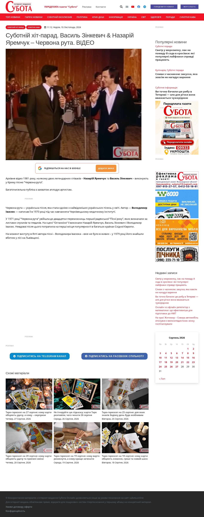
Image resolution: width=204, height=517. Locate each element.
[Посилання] (19, 6)
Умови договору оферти (19, 506)
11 (165, 357)
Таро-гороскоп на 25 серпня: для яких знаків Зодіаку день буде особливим (123, 414)
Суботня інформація (166, 87)
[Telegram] (144, 6)
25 (165, 366)
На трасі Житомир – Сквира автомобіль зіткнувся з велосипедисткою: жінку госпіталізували (176, 320)
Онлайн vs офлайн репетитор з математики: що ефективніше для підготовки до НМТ (173, 310)
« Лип (162, 378)
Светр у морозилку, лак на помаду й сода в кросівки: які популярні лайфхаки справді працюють (175, 54)
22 (188, 362)
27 (176, 366)
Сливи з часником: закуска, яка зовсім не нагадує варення (176, 75)
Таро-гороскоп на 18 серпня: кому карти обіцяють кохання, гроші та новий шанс (125, 457)
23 (193, 362)
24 (160, 366)
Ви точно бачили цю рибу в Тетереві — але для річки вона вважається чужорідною (175, 95)
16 (193, 357)
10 (160, 357)
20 (176, 362)
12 (171, 357)
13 (176, 357)
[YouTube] (132, 6)
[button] (121, 6)
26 (171, 366)
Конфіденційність (15, 510)
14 (182, 357)
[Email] (127, 6)
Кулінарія (160, 70)
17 (160, 362)
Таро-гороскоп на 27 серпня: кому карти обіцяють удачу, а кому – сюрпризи (29, 414)
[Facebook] (138, 6)
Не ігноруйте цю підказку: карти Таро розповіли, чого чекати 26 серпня (75, 414)
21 (182, 362)
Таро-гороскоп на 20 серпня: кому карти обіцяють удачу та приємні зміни (29, 457)
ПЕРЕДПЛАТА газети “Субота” (61, 6)
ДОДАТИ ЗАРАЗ (106, 168)
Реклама (86, 6)
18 (165, 362)
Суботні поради (163, 46)
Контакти (101, 6)
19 (171, 362)
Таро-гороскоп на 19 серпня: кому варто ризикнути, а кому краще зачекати (76, 457)
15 (188, 357)
